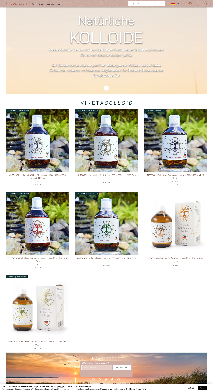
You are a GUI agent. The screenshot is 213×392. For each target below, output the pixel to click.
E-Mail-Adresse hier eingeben (94, 363)
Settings (191, 388)
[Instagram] (93, 379)
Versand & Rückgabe (92, 383)
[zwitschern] (106, 379)
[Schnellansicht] (175, 223)
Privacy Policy (141, 389)
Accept (202, 388)
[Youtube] (118, 379)
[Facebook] (99, 379)
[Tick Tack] (112, 379)
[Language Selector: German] (175, 3)
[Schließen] (210, 388)
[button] (206, 3)
